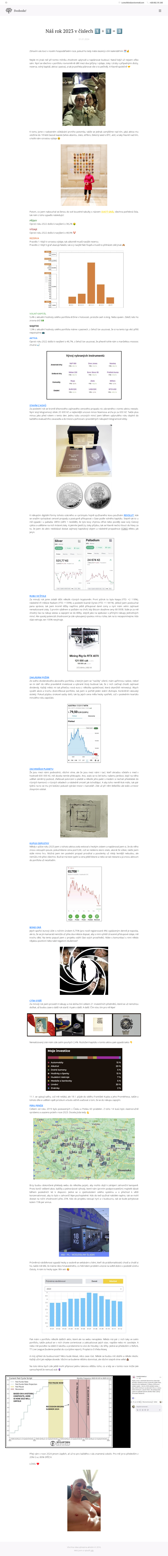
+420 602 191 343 (156, 2)
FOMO (124, 528)
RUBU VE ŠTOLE (38, 595)
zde (92, 1550)
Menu (161, 10)
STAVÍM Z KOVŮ (38, 405)
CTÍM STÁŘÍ (36, 1000)
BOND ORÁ (35, 927)
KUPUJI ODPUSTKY (39, 843)
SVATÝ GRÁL (107, 211)
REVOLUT (129, 515)
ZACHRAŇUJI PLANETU (41, 768)
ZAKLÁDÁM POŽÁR (39, 677)
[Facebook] (6, 2)
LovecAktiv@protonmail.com (132, 2)
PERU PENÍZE (36, 1105)
